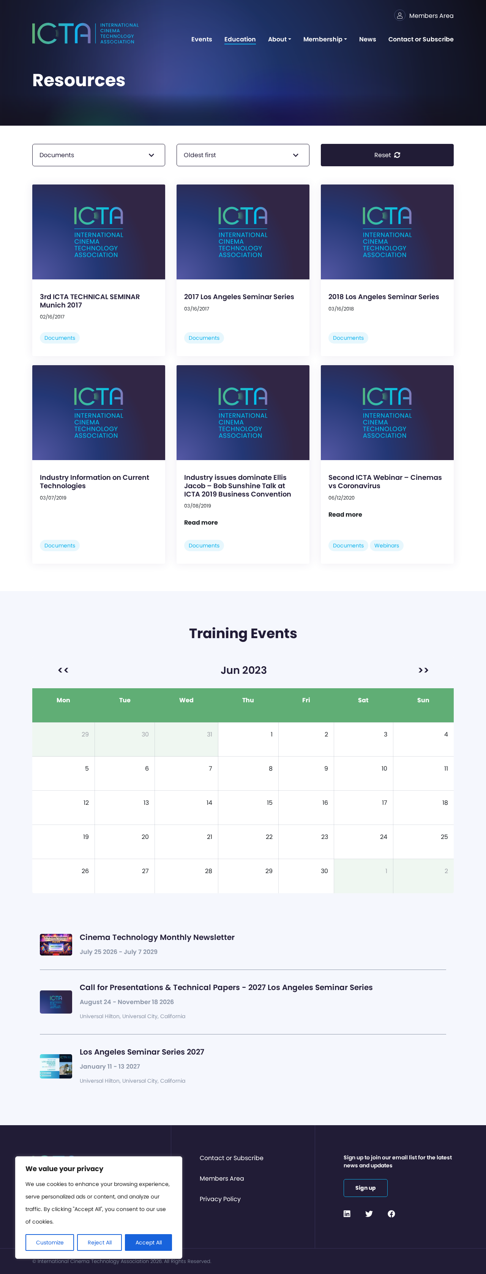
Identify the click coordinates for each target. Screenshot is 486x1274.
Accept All (149, 1242)
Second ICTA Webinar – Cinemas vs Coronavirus (385, 481)
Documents (59, 338)
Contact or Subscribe (232, 1158)
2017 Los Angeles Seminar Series (239, 296)
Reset (383, 155)
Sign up (365, 1188)
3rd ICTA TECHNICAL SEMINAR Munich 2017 (90, 301)
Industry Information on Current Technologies (94, 481)
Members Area (222, 1178)
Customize (50, 1242)
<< (63, 670)
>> (423, 670)
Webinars (386, 545)
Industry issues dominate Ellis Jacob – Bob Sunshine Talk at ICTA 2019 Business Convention (237, 485)
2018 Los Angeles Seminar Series (383, 296)
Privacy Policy (220, 1199)
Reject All (100, 1242)
